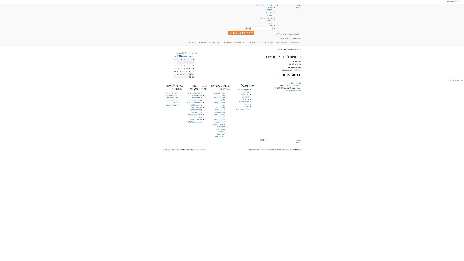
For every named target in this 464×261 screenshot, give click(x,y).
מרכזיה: (298, 90)
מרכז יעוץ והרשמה (171, 93)
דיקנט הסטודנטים (172, 105)
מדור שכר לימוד (172, 97)
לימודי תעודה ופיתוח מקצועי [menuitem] (235, 42)
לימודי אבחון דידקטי (194, 93)
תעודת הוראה (220, 126)
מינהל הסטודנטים (171, 95)
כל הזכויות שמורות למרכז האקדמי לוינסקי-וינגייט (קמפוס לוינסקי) (271, 150)
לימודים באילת (220, 136)
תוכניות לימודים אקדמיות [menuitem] (220, 87)
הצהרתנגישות (298, 6)
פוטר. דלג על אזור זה (456, 80)
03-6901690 (279, 88)
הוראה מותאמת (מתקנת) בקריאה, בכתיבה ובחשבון (195, 109)
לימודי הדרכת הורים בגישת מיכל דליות (194, 103)
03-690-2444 (290, 90)
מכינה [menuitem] (193, 42)
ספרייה (269, 15)
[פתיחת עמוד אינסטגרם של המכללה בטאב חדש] (261, 140)
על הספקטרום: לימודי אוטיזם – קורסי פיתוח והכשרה (194, 97)
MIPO (177, 150)
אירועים (246, 99)
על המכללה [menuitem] (246, 85)
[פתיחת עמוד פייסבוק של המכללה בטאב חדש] (265, 140)
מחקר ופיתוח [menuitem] (216, 42)
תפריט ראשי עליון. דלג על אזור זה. (267, 5)
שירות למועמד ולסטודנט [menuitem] (174, 87)
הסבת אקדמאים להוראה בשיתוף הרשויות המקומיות (218, 121)
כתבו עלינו (245, 97)
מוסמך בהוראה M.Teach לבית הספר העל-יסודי (219, 109)
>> (175, 56)
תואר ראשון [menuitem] (282, 42)
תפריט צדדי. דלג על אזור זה (187, 53)
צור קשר (269, 20)
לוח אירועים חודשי (242, 109)
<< (193, 56)
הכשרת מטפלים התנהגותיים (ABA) (195, 120)
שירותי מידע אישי (266, 18)
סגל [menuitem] (270, 7)
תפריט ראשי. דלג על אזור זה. (290, 38)
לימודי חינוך (221, 134)
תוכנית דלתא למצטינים (220, 130)
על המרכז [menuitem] (295, 42)
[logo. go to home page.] (288, 34)
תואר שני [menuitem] (269, 42)
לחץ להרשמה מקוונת (241, 32)
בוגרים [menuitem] (269, 12)
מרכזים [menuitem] (203, 42)
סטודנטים (268, 9)
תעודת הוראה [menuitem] (256, 42)
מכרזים (246, 106)
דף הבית (298, 49)
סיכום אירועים (244, 101)
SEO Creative (201, 150)
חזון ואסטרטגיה (243, 89)
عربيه (270, 23)
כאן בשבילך (245, 94)
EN (271, 25)
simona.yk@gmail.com (291, 70)
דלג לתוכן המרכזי (453, 1)
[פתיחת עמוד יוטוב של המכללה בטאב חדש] (263, 140)
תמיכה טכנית (173, 100)
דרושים (246, 104)
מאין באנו (245, 92)
